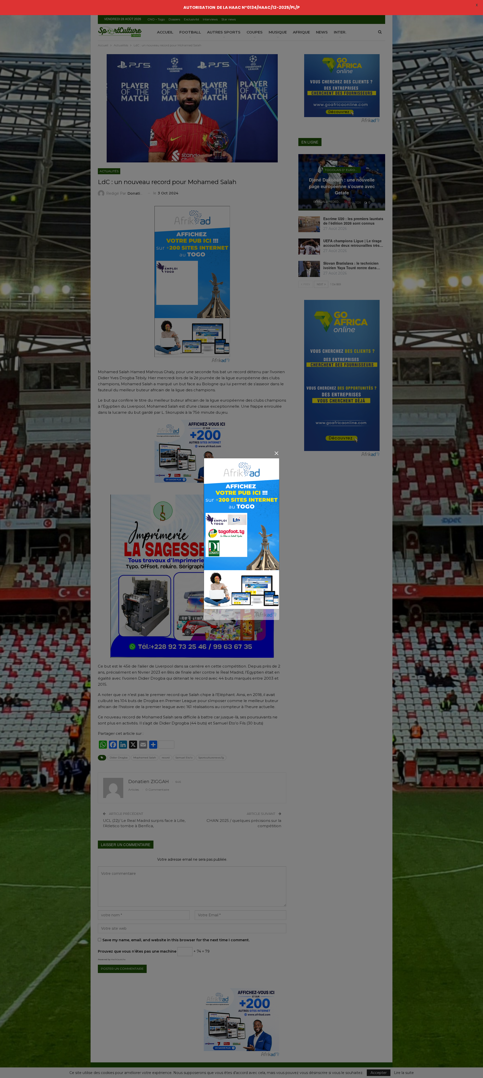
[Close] (276, 453)
